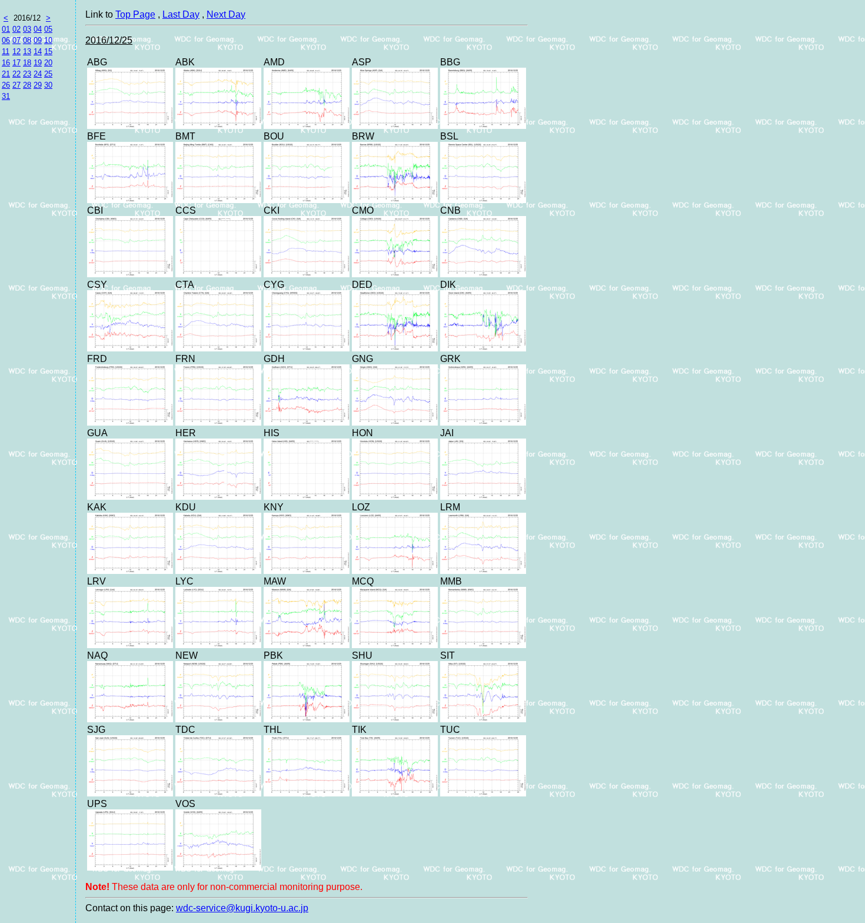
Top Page (135, 14)
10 (48, 40)
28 (27, 85)
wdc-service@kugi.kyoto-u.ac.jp (242, 908)
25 (48, 73)
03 (27, 29)
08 (27, 40)
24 (38, 73)
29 (38, 85)
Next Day (226, 14)
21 (6, 73)
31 (6, 96)
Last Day (180, 14)
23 (27, 73)
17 (16, 62)
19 (38, 62)
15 (48, 51)
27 (16, 85)
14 (38, 51)
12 (16, 51)
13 (27, 51)
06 (6, 40)
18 (27, 62)
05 (48, 29)
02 (16, 29)
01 (6, 29)
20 (48, 62)
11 (5, 51)
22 (16, 73)
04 (38, 29)
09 (38, 40)
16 (6, 62)
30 (48, 85)
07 (16, 40)
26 (6, 85)
